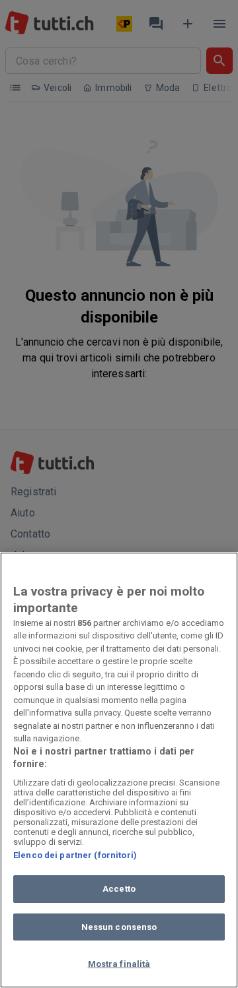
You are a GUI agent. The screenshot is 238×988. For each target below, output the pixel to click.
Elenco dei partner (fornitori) (75, 855)
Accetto (119, 889)
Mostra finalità (119, 964)
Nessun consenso (119, 927)
